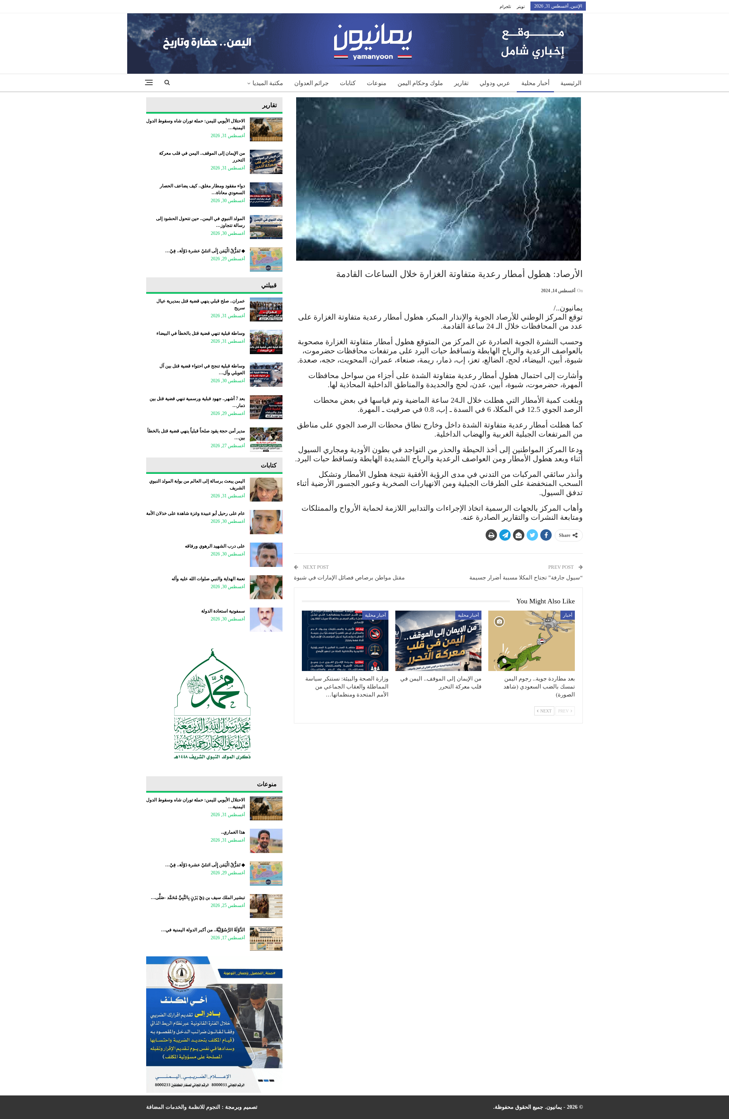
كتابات (348, 83)
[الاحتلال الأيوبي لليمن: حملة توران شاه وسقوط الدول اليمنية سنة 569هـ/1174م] (266, 129)
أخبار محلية (535, 83)
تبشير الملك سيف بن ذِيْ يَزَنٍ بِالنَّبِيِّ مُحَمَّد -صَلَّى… (198, 897)
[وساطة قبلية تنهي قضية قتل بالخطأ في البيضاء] (266, 342)
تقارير (461, 83)
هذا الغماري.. (233, 832)
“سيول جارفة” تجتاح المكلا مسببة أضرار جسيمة (526, 578)
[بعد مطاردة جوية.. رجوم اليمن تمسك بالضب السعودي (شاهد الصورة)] (531, 641)
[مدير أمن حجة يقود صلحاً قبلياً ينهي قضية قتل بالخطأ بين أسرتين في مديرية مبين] (266, 439)
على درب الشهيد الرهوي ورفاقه (215, 546)
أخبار (567, 615)
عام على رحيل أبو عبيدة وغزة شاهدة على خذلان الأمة (195, 513)
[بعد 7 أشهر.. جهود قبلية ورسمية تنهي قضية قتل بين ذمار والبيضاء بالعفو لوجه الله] (266, 407)
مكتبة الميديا (267, 83)
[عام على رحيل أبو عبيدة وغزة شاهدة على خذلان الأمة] (266, 522)
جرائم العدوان (311, 83)
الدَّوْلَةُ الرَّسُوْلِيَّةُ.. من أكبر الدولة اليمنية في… (203, 929)
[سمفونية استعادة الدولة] (266, 620)
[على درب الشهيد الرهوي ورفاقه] (266, 555)
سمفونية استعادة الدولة (223, 611)
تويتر (521, 6)
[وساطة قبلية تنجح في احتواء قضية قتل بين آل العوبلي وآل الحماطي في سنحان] (266, 374)
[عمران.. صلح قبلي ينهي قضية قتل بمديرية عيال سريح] (266, 310)
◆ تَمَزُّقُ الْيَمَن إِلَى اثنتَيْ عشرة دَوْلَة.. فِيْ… (205, 250)
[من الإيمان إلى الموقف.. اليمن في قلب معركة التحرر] (438, 641)
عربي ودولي (495, 83)
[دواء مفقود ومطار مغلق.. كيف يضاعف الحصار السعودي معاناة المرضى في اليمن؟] (266, 194)
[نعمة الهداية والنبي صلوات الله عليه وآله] (266, 587)
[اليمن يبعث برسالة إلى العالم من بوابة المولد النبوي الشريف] (266, 490)
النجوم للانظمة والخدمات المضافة (183, 1107)
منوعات (377, 83)
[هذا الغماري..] (266, 841)
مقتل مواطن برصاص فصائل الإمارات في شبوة (349, 578)
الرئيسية (570, 83)
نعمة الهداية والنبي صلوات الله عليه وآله (208, 578)
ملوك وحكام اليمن (420, 83)
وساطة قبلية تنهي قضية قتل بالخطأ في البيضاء (200, 333)
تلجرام (505, 6)
